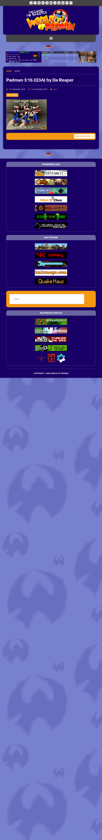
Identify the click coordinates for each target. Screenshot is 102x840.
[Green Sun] (51, 218)
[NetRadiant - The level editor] (51, 332)
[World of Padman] (51, 20)
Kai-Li (55, 89)
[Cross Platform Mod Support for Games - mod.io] (61, 360)
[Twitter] (43, 2)
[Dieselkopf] (51, 209)
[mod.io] (63, 2)
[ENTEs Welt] (51, 174)
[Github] (71, 2)
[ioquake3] (41, 360)
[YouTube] (51, 2)
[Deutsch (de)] (48, 46)
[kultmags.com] (51, 274)
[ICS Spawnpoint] (51, 323)
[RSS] (31, 2)
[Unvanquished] (51, 265)
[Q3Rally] (51, 256)
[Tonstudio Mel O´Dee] (51, 200)
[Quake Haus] (51, 282)
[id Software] (51, 360)
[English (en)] (53, 46)
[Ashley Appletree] (51, 183)
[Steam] (47, 2)
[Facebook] (35, 2)
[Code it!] (51, 192)
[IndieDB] (59, 2)
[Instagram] (39, 2)
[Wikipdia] (67, 2)
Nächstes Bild (83, 136)
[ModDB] (55, 2)
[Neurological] (51, 227)
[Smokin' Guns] (51, 248)
